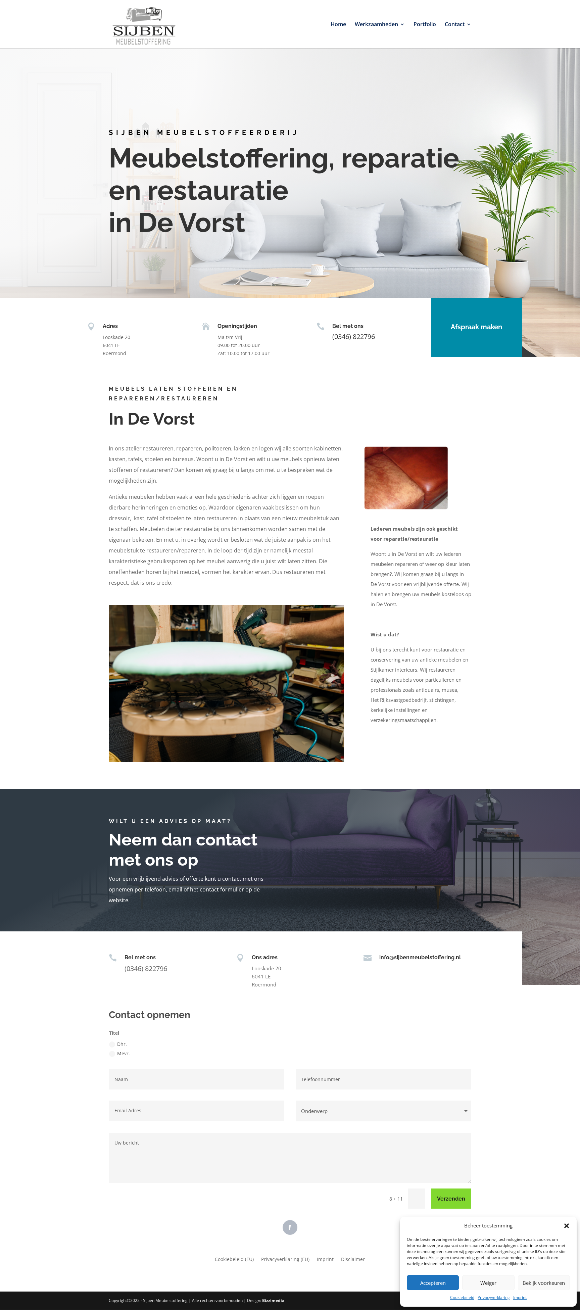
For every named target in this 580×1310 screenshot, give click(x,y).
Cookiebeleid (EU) (234, 1259)
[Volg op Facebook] (290, 1227)
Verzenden (451, 1199)
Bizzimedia (273, 1300)
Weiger (488, 1282)
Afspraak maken (476, 327)
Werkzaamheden (376, 25)
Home (338, 25)
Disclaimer (353, 1259)
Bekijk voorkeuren (544, 1282)
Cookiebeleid (462, 1297)
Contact (455, 25)
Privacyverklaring (494, 1297)
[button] (566, 1225)
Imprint (520, 1297)
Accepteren (433, 1282)
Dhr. (122, 1044)
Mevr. (123, 1053)
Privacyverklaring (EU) (285, 1259)
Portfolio (425, 25)
